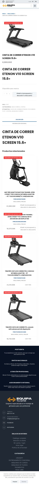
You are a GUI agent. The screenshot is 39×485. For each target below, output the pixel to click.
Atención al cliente (19, 440)
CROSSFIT (19, 458)
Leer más (28, 285)
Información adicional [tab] (19, 123)
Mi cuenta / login (19, 443)
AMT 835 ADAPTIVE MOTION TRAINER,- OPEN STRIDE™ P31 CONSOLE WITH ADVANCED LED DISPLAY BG (19, 217)
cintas (8, 111)
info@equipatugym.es (13, 418)
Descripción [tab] (19, 119)
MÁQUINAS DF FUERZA (19, 465)
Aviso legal (19, 445)
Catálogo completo (19, 438)
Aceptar (15, 481)
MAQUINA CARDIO (17, 111)
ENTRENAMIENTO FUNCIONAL (19, 460)
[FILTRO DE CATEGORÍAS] (35, 6)
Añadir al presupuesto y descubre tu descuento (24, 94)
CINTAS (23, 107)
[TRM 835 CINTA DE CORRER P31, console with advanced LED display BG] (19, 307)
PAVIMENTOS (19, 467)
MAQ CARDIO (16, 107)
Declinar (24, 481)
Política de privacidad (19, 448)
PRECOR (23, 201)
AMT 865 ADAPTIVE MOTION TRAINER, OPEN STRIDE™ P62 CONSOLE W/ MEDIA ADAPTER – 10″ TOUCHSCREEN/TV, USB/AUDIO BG (19, 194)
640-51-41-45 (9, 2)
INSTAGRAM (10, 427)
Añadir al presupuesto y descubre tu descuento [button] (28, 206)
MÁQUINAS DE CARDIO (19, 463)
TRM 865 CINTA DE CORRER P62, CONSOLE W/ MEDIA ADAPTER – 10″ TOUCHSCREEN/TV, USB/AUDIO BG (19, 273)
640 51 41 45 (10, 413)
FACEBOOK (10, 422)
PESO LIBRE (19, 470)
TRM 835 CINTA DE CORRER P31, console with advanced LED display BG (19, 328)
